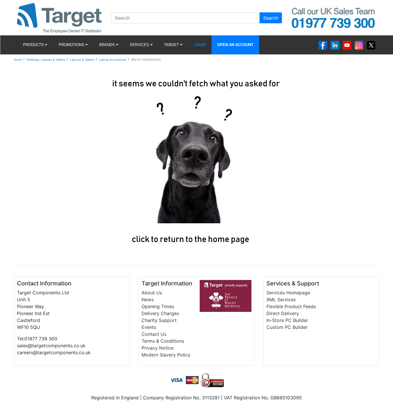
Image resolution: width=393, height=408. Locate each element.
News (148, 299)
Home (18, 59)
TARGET (171, 45)
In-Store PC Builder (287, 320)
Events (149, 327)
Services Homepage (288, 292)
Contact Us (154, 334)
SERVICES (139, 45)
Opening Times (158, 306)
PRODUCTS (33, 45)
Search (270, 18)
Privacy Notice (157, 348)
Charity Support (159, 320)
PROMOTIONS (71, 45)
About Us (152, 292)
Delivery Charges (160, 313)
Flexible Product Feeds (291, 306)
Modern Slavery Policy (166, 355)
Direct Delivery (282, 313)
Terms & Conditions (163, 341)
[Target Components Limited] (59, 17)
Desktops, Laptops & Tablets (45, 59)
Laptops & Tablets (82, 59)
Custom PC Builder (287, 327)
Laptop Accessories (112, 59)
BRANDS (107, 45)
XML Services (281, 299)
